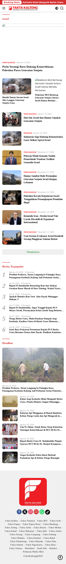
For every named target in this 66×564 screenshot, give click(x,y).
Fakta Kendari (34, 538)
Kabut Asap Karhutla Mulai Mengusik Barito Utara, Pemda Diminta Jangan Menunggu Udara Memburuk (41, 400)
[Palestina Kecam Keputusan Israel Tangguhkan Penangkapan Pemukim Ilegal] (11, 198)
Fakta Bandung (50, 524)
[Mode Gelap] (57, 8)
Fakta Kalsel (11, 531)
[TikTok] (47, 512)
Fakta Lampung (32, 534)
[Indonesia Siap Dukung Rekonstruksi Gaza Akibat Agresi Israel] (11, 138)
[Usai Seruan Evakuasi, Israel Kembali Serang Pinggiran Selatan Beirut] (11, 237)
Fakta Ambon (16, 545)
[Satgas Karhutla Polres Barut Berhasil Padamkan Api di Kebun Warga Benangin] (10, 457)
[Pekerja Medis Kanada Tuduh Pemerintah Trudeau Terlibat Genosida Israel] (11, 158)
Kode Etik (42, 548)
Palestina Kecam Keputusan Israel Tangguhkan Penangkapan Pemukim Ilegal (43, 199)
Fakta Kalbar (11, 521)
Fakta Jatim (25, 527)
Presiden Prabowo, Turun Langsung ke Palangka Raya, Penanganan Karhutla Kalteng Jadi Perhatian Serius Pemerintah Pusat (35, 276)
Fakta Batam (40, 527)
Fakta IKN (42, 521)
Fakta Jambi (55, 531)
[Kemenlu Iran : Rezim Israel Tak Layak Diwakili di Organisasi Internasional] (11, 218)
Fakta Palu (51, 541)
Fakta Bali (42, 531)
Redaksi (53, 548)
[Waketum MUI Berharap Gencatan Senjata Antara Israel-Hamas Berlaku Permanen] (49, 85)
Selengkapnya (33, 252)
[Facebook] (19, 512)
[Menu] (4, 8)
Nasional (28, 132)
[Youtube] (36, 512)
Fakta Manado (36, 541)
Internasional (8, 62)
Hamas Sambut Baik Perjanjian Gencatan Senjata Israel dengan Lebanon (40, 179)
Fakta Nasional (28, 521)
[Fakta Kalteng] (23, 8)
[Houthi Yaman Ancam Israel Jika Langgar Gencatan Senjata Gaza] (16, 86)
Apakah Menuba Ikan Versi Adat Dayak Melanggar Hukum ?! (33, 298)
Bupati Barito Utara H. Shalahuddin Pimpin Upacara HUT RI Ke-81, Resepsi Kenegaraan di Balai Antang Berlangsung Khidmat (41, 442)
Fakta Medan (55, 527)
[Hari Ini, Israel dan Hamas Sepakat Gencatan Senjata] (11, 119)
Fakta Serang (16, 534)
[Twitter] (24, 512)
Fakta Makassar (26, 531)
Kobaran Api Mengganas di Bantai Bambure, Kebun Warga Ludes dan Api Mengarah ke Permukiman (41, 414)
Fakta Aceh (55, 521)
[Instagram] (30, 512)
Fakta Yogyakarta (34, 545)
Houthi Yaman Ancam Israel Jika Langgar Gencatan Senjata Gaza (15, 100)
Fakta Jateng (11, 527)
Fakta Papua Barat (32, 524)
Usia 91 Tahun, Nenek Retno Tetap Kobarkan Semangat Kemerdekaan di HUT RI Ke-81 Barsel (41, 428)
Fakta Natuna (15, 548)
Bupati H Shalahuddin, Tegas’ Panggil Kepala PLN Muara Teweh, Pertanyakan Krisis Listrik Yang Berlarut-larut (35, 309)
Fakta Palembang (18, 541)
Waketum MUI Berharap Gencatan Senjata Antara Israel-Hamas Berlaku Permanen (47, 98)
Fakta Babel (49, 538)
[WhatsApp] (41, 512)
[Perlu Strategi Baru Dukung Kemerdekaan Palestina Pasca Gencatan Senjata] (33, 41)
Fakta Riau (50, 545)
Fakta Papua (14, 524)
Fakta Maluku (18, 538)
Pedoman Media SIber (33, 552)
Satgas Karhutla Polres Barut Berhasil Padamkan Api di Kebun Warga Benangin (39, 456)
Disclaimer (30, 548)
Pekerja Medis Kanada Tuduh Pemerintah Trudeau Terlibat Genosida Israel (39, 159)
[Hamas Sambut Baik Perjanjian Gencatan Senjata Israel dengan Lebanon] (11, 178)
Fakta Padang (49, 534)
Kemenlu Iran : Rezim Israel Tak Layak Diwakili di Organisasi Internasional (41, 219)
